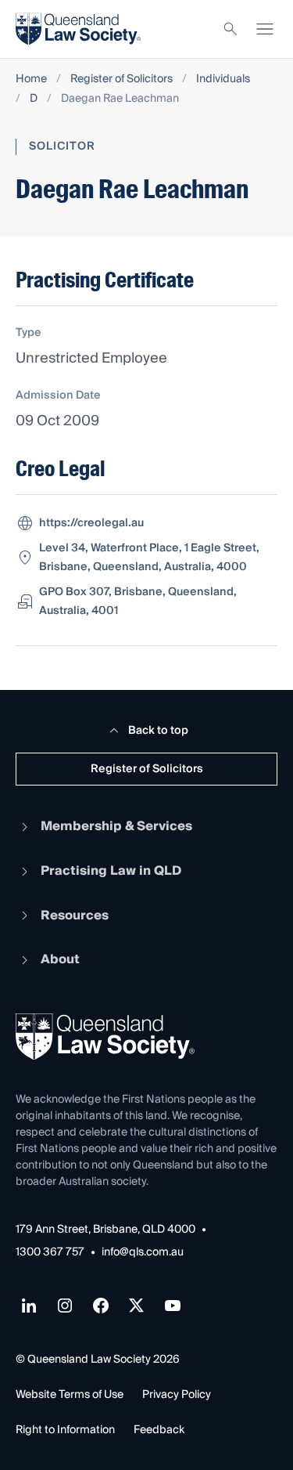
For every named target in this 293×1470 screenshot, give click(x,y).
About (60, 959)
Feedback (159, 1430)
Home (31, 79)
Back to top (158, 730)
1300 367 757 (50, 1252)
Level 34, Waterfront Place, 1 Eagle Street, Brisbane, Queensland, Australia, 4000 (149, 557)
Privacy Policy (176, 1394)
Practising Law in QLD (111, 871)
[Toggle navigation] (264, 29)
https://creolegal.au (91, 523)
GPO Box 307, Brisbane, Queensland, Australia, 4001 (138, 601)
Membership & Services (116, 826)
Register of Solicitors (121, 79)
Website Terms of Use (69, 1394)
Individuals (223, 79)
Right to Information (65, 1430)
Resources (75, 915)
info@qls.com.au (143, 1252)
